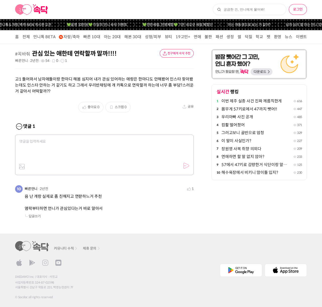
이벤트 (301, 37)
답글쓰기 (35, 216)
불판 (208, 37)
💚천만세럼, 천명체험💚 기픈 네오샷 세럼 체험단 (175, 24)
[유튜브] (58, 263)
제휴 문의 (89, 248)
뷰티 (168, 37)
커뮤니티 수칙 (64, 248)
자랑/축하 (71, 37)
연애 (197, 37)
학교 (259, 37)
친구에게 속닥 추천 (179, 53)
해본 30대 (132, 37)
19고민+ (183, 37)
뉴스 (288, 37)
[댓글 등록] (186, 166)
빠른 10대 (91, 37)
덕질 (248, 37)
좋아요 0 (93, 107)
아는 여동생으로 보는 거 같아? (246, 24)
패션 (219, 37)
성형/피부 (153, 37)
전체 (26, 37)
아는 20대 (112, 37)
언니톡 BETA (44, 37)
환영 (277, 37)
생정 (230, 37)
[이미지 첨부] (22, 167)
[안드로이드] (32, 263)
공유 (191, 106)
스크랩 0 (121, 107)
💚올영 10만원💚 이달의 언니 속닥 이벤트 (94, 24)
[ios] (19, 263)
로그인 (298, 9)
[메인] (31, 9)
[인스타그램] (45, 263)
